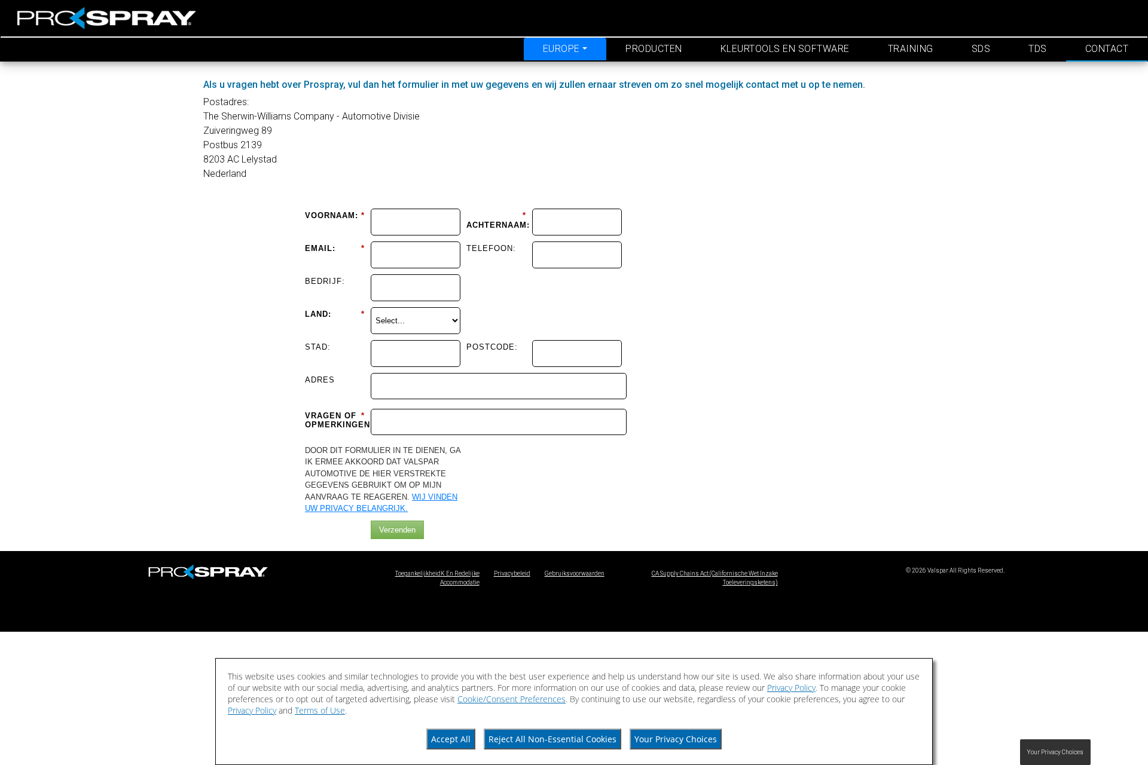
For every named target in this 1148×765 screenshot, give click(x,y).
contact (1107, 48)
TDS (1037, 48)
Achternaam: (496, 220)
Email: (335, 248)
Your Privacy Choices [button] (1055, 752)
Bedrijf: (325, 281)
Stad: (318, 346)
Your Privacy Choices (675, 739)
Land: (335, 314)
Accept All (451, 739)
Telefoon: (491, 248)
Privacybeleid (512, 573)
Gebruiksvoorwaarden (574, 573)
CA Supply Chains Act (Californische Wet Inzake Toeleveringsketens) (715, 578)
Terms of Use (320, 710)
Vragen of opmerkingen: (335, 420)
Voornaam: (335, 215)
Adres (320, 379)
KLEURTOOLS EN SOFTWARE (785, 48)
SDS (981, 48)
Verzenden (397, 529)
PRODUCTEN (653, 48)
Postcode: (492, 346)
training (910, 48)
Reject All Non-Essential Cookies (552, 739)
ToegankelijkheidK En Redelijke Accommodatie (437, 578)
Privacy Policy (791, 687)
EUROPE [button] (561, 48)
